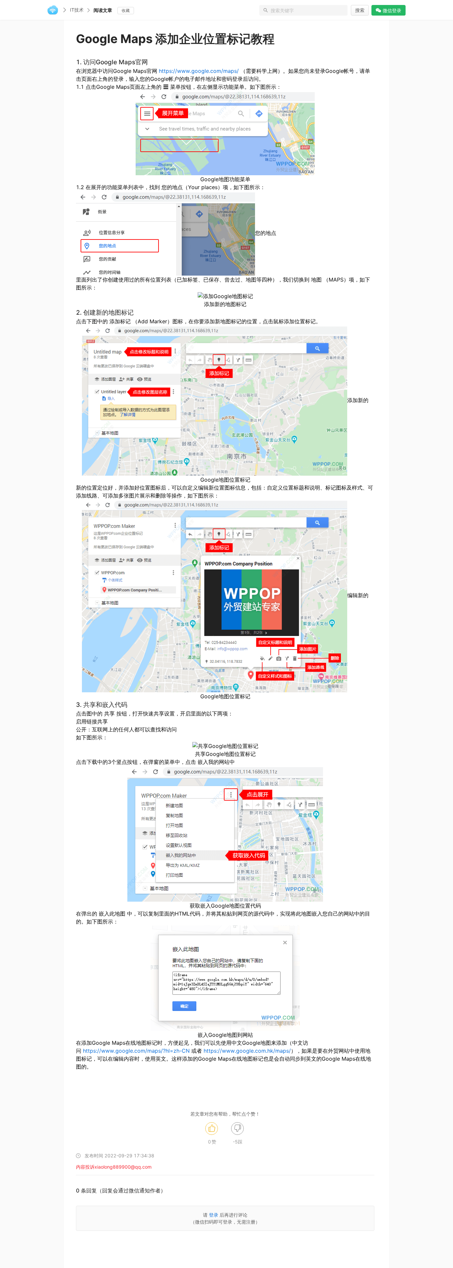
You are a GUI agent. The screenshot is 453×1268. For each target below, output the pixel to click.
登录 (213, 1215)
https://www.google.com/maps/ (199, 71)
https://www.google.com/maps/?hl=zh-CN (136, 1050)
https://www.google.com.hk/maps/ (247, 1050)
